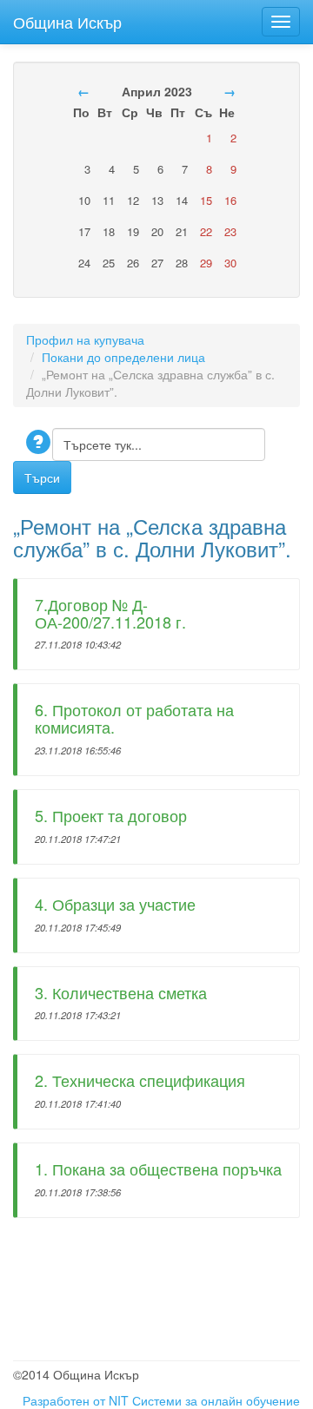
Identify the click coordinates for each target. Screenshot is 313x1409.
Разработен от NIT (76, 1400)
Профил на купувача (85, 339)
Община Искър (67, 18)
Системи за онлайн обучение (216, 1400)
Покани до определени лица (123, 356)
